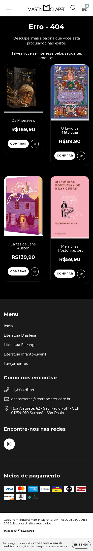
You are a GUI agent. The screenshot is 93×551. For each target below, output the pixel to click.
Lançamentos (16, 363)
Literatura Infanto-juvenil (25, 354)
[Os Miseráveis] (35, 144)
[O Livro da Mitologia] (81, 156)
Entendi (81, 544)
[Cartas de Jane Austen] (35, 271)
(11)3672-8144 (22, 389)
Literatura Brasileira (20, 335)
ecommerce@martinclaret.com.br (40, 399)
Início (8, 326)
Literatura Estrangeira (22, 345)
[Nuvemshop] (19, 531)
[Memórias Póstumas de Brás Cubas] (81, 274)
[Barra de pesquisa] (73, 8)
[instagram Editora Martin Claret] (9, 444)
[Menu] (8, 8)
